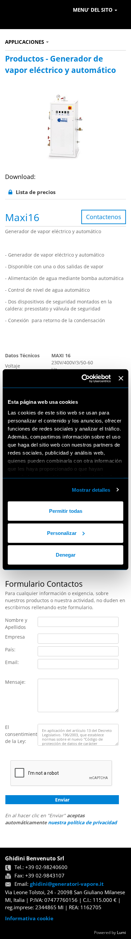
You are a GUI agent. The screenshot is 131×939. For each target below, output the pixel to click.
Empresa (15, 637)
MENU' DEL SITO (93, 9)
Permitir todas (65, 511)
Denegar (66, 555)
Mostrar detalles (91, 489)
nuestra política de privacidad (82, 822)
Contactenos (103, 217)
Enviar (62, 799)
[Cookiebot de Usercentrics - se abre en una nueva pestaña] (83, 378)
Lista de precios (35, 192)
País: (10, 649)
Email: (12, 662)
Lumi (121, 932)
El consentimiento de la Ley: (21, 734)
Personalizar (62, 533)
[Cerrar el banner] (121, 378)
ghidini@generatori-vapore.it (67, 883)
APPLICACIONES (25, 41)
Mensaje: (15, 682)
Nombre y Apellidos (16, 623)
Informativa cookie (29, 918)
